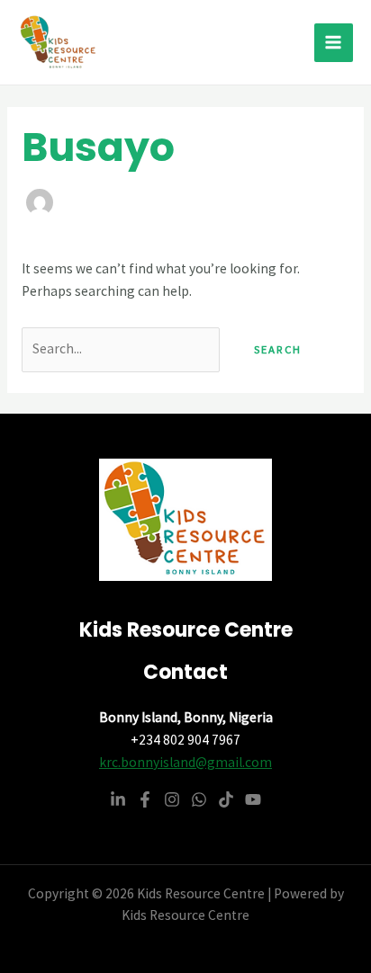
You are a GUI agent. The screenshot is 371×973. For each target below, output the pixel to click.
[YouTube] (253, 799)
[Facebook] (145, 799)
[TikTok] (226, 799)
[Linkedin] (118, 799)
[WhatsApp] (199, 799)
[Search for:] (122, 348)
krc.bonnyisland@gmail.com (185, 762)
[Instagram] (172, 799)
